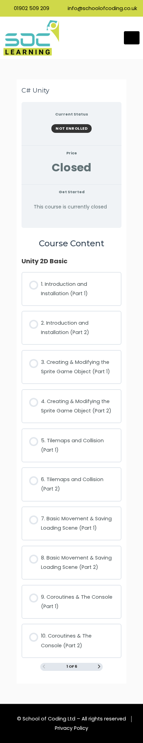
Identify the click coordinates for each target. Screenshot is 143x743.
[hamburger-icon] (132, 37)
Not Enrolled (71, 128)
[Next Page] (99, 667)
